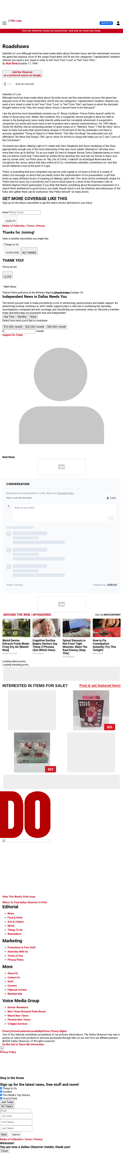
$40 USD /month (56, 326)
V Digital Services (18, 1023)
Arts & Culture (16, 921)
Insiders (7, 1091)
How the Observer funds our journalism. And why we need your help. (61, 30)
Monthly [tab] (22, 316)
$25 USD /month (34, 326)
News (11, 913)
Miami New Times (18, 1015)
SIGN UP (11, 221)
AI (43, 1031)
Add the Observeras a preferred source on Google (22, 74)
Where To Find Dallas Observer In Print (24, 902)
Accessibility (35, 1031)
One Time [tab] (9, 316)
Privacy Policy (16, 959)
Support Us (106, 23)
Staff (10, 981)
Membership (15, 993)
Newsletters (14, 933)
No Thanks (7, 1106)
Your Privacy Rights (56, 1031)
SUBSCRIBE (12, 252)
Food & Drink (15, 917)
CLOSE (7, 276)
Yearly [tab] (33, 316)
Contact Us (14, 977)
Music (11, 925)
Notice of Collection (13, 225)
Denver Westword (18, 1007)
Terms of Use (15, 955)
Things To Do (15, 929)
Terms (30, 225)
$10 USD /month (13, 326)
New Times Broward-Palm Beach (27, 1011)
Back (4, 1134)
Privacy (40, 225)
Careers (12, 985)
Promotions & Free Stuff (22, 947)
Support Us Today (12, 334)
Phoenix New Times (19, 1019)
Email (6, 212)
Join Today (7, 1102)
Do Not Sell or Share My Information (23, 1044)
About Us (13, 973)
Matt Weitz (12, 63)
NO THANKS (29, 252)
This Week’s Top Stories (16, 1095)
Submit (16, 1134)
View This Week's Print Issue (18, 896)
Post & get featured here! (100, 685)
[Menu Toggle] (4, 23)
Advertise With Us (18, 951)
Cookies (23, 1031)
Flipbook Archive (17, 989)
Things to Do (10, 1088)
